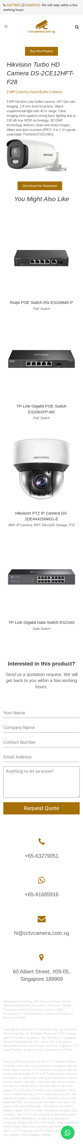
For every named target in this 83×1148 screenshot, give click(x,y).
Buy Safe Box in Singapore (58, 1037)
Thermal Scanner (14, 1009)
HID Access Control (47, 1001)
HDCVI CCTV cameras (18, 1130)
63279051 (14, 5)
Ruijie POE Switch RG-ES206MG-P (41, 302)
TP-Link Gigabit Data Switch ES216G (42, 622)
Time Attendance (32, 1013)
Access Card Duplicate (18, 1041)
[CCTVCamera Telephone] (41, 841)
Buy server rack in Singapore (53, 1041)
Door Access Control (41, 1009)
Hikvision (54, 1005)
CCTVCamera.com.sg (26, 1061)
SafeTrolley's (11, 1070)
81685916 (33, 5)
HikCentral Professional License (23, 1045)
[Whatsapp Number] (41, 880)
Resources (39, 1005)
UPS (59, 1009)
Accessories (11, 1013)
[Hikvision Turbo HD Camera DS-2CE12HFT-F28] (39, 156)
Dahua (67, 1005)
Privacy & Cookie (14, 1017)
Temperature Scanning (17, 1001)
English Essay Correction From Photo (48, 1049)
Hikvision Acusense (58, 1013)
